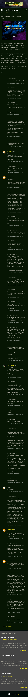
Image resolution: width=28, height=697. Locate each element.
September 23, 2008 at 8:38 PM (15, 187)
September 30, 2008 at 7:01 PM (15, 538)
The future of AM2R (7, 655)
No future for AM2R (7, 637)
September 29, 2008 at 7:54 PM (15, 492)
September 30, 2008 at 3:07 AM (15, 525)
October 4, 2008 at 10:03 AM (14, 612)
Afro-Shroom (10, 365)
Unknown (9, 151)
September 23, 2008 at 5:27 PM (15, 162)
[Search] (26, 3)
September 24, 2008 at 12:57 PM (15, 310)
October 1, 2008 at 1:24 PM (14, 568)
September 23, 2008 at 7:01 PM (15, 172)
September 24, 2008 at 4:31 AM (15, 236)
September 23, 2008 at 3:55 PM (15, 114)
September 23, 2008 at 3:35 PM (15, 98)
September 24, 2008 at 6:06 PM (15, 340)
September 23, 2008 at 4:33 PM (15, 136)
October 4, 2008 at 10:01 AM (14, 594)
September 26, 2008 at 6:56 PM (15, 473)
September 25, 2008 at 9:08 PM (15, 405)
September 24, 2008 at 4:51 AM (15, 249)
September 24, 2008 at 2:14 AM (15, 212)
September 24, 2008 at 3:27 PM (15, 322)
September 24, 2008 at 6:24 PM (15, 361)
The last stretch (6, 674)
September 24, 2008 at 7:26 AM (15, 273)
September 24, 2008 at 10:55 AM (15, 297)
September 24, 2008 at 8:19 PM (15, 377)
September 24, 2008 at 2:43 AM (15, 225)
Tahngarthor (10, 529)
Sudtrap (9, 177)
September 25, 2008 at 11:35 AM (15, 395)
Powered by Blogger (15, 694)
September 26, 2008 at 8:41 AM (15, 414)
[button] (26, 10)
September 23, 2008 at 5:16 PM (15, 147)
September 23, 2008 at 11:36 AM (15, 83)
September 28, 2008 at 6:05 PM (15, 482)
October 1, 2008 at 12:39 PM (14, 556)
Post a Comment (7, 626)
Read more (23, 650)
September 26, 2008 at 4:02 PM (15, 448)
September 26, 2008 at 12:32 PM (15, 424)
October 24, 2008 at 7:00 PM (14, 622)
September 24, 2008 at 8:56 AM (15, 285)
